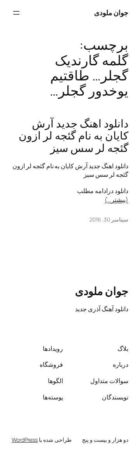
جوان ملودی (111, 12)
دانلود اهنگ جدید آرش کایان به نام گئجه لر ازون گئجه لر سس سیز (73, 135)
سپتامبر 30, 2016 (108, 219)
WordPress (25, 439)
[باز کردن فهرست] (16, 12)
